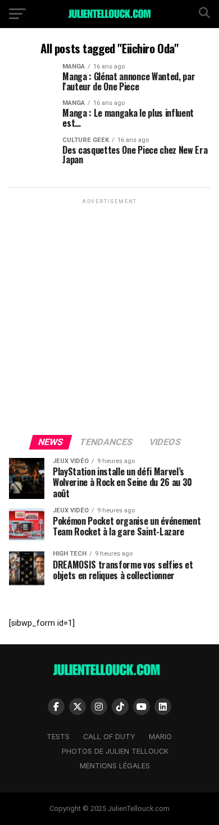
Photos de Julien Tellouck (115, 751)
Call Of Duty (109, 736)
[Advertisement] (109, 316)
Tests (58, 736)
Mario (160, 736)
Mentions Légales (115, 766)
